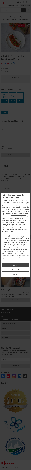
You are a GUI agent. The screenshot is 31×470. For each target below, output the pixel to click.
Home (3, 17)
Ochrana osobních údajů (12, 467)
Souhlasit (15, 265)
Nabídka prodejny (25, 5)
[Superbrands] (15, 400)
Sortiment (5, 337)
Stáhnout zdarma (15, 300)
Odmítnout (15, 270)
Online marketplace (13, 5)
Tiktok (25, 376)
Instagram (14, 376)
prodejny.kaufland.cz (8, 323)
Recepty (12, 17)
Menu (28, 2)
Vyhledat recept (25, 17)
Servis (4, 328)
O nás (3, 333)
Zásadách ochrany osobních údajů (19, 255)
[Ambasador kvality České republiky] (15, 446)
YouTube (8, 376)
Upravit (15, 274)
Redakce (3, 467)
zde (9, 249)
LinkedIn (19, 376)
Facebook (3, 376)
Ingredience (15, 77)
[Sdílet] (2, 63)
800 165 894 (6, 312)
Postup (15, 81)
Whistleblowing (22, 467)
